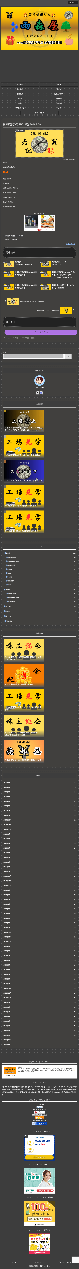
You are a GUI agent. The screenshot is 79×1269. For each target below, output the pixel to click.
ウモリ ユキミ (39, 387)
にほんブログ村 (39, 1104)
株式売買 (14, 239)
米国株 (21, 236)
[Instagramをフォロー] (41, 392)
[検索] (68, 356)
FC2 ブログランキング (39, 1115)
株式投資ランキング (39, 1120)
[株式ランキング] (39, 1112)
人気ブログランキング (39, 1109)
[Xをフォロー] (37, 392)
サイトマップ (39, 1262)
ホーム (14, 1262)
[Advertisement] (39, 66)
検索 (4, 352)
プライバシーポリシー (65, 1262)
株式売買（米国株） (10, 236)
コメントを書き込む (40, 332)
